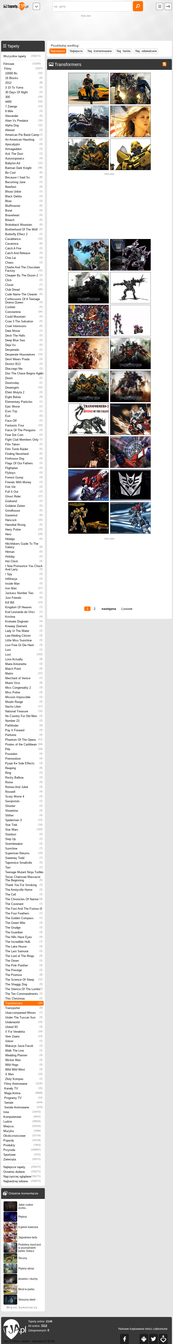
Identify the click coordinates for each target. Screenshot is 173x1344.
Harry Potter (24, 529)
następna (109, 608)
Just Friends (24, 597)
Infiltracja (24, 579)
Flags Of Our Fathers (24, 463)
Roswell (24, 791)
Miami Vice (24, 683)
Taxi (24, 867)
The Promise (24, 975)
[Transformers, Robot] (130, 139)
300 (24, 97)
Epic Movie (24, 406)
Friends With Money (24, 482)
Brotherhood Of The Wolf (24, 229)
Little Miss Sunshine (24, 640)
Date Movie (24, 331)
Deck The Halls (24, 335)
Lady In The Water (24, 631)
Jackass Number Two (24, 593)
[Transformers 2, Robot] (88, 404)
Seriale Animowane (23, 1107)
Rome (24, 782)
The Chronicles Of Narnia (24, 899)
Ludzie (22, 1121)
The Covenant (24, 904)
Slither (24, 815)
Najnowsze (58, 51)
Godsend (24, 501)
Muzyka (22, 1131)
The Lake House (24, 946)
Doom (24, 378)
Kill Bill (24, 602)
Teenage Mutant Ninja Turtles (24, 872)
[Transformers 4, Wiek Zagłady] (130, 73)
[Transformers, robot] (130, 503)
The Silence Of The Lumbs (24, 989)
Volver (24, 1041)
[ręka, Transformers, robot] (88, 437)
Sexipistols (24, 801)
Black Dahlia (24, 196)
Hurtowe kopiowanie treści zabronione (142, 1328)
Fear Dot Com (24, 435)
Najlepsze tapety (22, 1167)
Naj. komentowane (100, 51)
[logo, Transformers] (130, 470)
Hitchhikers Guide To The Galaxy (24, 545)
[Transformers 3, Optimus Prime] (130, 371)
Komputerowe (22, 1116)
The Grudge (24, 927)
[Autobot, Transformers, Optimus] (88, 338)
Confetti (24, 307)
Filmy (23, 68)
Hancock (24, 520)
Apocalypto (24, 144)
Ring (24, 773)
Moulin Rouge (24, 702)
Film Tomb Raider (24, 449)
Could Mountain (24, 316)
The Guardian (24, 932)
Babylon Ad (24, 163)
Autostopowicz (24, 158)
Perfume (24, 735)
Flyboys (24, 472)
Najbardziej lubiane (22, 1181)
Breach (24, 220)
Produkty (22, 1145)
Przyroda (22, 1150)
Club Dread (24, 289)
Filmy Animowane (23, 1083)
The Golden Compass (24, 918)
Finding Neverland (24, 454)
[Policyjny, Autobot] (130, 240)
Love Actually (24, 659)
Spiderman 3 (24, 820)
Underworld (24, 1022)
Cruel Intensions (24, 326)
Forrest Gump (24, 477)
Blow (24, 201)
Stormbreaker (24, 843)
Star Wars (24, 829)
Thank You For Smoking (24, 885)
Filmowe (22, 64)
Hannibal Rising (24, 524)
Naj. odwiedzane (146, 51)
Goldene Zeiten (24, 506)
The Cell (24, 894)
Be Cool (24, 172)
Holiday (24, 556)
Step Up (24, 839)
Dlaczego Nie (24, 368)
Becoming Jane (24, 182)
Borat (24, 210)
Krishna (24, 616)
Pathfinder (24, 725)
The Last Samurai (24, 951)
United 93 (24, 1027)
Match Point (24, 668)
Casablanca (24, 239)
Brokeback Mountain (24, 224)
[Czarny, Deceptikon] (88, 273)
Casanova (24, 243)
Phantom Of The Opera (24, 739)
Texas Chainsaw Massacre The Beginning (24, 878)
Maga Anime (23, 1093)
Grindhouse (24, 510)
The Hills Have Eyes (24, 937)
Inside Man (24, 583)
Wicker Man (24, 1060)
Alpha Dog (24, 125)
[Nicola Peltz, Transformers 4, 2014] (130, 106)
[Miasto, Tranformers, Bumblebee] (88, 139)
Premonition (24, 758)
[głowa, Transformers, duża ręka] (88, 470)
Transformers (24, 1003)
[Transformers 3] (130, 338)
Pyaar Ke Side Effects (24, 763)
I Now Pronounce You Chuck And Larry (24, 567)
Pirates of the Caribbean (24, 744)
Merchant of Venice (24, 678)
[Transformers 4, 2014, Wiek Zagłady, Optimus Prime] (88, 106)
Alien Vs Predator (24, 120)
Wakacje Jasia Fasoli (24, 1046)
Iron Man (24, 588)
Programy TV (23, 1098)
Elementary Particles (24, 401)
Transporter (24, 1008)
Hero (24, 534)
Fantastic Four (24, 425)
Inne (22, 1112)
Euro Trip (24, 411)
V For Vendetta (24, 1031)
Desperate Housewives (24, 354)
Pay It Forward (24, 730)
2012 (24, 82)
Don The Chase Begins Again (24, 373)
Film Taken (24, 444)
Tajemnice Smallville (24, 862)
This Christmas (24, 998)
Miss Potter (24, 692)
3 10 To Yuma (24, 87)
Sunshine (24, 848)
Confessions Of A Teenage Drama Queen (24, 300)
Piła (24, 749)
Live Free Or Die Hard (24, 645)
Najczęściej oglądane (22, 1176)
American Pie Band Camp (24, 135)
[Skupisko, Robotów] (88, 306)
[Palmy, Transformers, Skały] (88, 240)
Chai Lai (24, 258)
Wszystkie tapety (22, 56)
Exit (24, 416)
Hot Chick (24, 561)
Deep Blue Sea (24, 340)
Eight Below (24, 397)
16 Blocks (24, 78)
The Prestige (24, 970)
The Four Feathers (24, 913)
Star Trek (24, 825)
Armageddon (24, 149)
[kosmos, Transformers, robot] (130, 404)
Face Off (24, 420)
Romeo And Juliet (24, 787)
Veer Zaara (24, 1036)
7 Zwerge (24, 106)
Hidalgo (24, 539)
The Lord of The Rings (24, 956)
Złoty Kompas (24, 1079)
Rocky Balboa (24, 777)
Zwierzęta (22, 1159)
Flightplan (24, 468)
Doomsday (24, 383)
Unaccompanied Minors (24, 1012)
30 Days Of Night (24, 92)
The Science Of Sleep (24, 979)
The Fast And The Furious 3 (24, 908)
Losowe (126, 608)
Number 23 (24, 720)
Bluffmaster (24, 205)
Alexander (24, 116)
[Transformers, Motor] (130, 306)
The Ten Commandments (24, 993)
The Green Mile (24, 923)
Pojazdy (22, 1140)
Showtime (24, 810)
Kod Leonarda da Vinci (24, 612)
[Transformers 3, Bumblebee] (88, 371)
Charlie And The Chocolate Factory (24, 269)
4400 (24, 101)
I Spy (24, 574)
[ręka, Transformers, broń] (130, 437)
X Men (24, 1074)
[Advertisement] (86, 28)
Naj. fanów (123, 51)
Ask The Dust (24, 153)
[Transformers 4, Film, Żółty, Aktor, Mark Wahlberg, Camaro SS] (88, 73)
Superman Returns (24, 853)
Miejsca (22, 1126)
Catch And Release (24, 253)
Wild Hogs (24, 1064)
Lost (24, 649)
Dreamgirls (24, 387)
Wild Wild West (24, 1069)
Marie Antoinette (24, 664)
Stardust (24, 834)
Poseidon (24, 754)
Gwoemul (24, 515)
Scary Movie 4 (24, 796)
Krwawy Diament (24, 626)
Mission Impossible (24, 697)
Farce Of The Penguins (24, 430)
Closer (24, 285)
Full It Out (24, 491)
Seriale (23, 1102)
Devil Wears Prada (24, 359)
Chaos (24, 262)
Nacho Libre (24, 706)
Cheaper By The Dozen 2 (24, 275)
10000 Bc (24, 73)
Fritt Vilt (24, 487)
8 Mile (24, 111)
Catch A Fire (24, 248)
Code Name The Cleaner (24, 294)
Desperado (24, 349)
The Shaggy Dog (24, 984)
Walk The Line (24, 1050)
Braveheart (24, 215)
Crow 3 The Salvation (24, 321)
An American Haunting (24, 139)
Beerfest (24, 187)
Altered (24, 130)
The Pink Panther (24, 965)
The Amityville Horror (24, 889)
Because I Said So (24, 177)
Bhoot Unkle (24, 191)
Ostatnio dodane (22, 1171)
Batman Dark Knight (24, 168)
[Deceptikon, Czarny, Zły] (130, 273)
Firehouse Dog (24, 458)
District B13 (24, 364)
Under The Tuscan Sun (24, 1017)
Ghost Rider (24, 496)
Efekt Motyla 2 (24, 392)
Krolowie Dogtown (24, 621)
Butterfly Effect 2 (24, 234)
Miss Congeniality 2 (24, 687)
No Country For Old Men (24, 716)
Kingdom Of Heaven (24, 607)
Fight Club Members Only (24, 439)
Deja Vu (24, 345)
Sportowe (22, 1154)
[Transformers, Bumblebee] (88, 503)
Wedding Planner (24, 1055)
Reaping (24, 768)
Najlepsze (76, 51)
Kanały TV (23, 1088)
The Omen (24, 960)
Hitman (24, 552)
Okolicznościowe (22, 1135)
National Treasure (24, 711)
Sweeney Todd (24, 858)
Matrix (24, 673)
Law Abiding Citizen (24, 635)
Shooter (24, 806)
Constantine (24, 312)
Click (24, 280)
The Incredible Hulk (24, 941)
